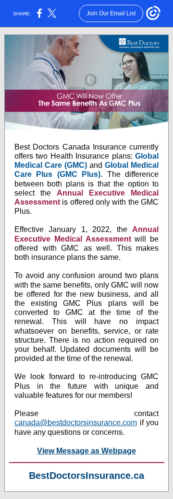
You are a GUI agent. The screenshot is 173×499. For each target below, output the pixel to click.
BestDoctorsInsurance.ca (86, 475)
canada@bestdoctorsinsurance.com (75, 422)
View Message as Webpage (86, 451)
